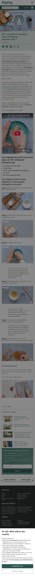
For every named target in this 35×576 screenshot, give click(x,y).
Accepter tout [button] (17, 566)
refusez (8, 552)
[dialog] (17, 552)
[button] (17, 571)
